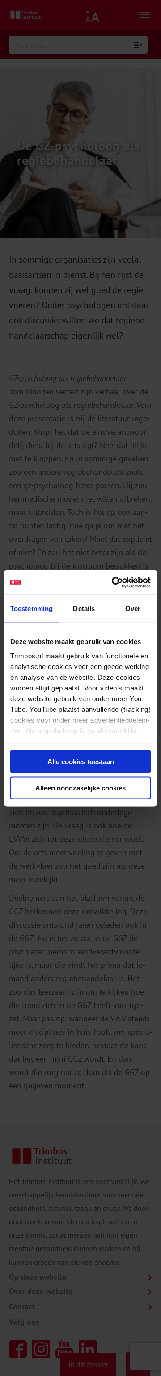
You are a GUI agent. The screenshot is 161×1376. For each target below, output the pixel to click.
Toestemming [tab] (31, 608)
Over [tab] (132, 608)
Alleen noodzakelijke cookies (80, 787)
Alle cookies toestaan (80, 761)
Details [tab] (84, 608)
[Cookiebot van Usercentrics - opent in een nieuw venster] (113, 582)
